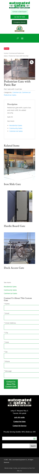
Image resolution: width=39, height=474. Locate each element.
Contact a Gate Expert (19, 12)
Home (6, 53)
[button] (32, 62)
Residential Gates (15, 125)
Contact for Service (19, 426)
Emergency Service (19, 22)
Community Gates (15, 128)
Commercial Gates (16, 131)
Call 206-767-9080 (19, 17)
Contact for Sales (19, 421)
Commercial (16, 92)
